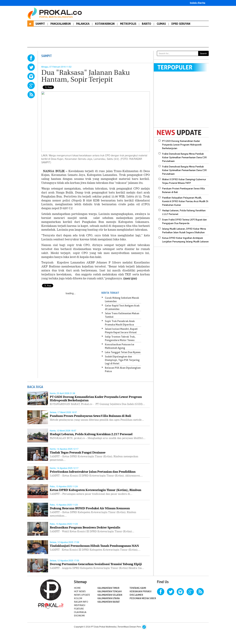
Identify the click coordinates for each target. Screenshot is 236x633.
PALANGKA (82, 23)
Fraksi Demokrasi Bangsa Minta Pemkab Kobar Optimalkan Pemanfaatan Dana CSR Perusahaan (184, 157)
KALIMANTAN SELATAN (109, 594)
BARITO (146, 23)
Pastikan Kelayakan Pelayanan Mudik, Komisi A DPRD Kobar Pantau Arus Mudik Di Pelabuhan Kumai (185, 201)
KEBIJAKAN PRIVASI (140, 591)
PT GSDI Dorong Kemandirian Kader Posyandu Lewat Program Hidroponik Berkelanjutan (182, 145)
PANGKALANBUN (60, 23)
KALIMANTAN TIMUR (108, 588)
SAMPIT (40, 23)
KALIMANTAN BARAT (108, 601)
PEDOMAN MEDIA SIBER (143, 598)
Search (203, 53)
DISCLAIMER (136, 594)
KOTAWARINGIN (105, 23)
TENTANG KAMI (138, 588)
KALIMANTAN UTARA (108, 598)
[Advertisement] (183, 101)
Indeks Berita (197, 2)
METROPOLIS (128, 23)
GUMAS (161, 23)
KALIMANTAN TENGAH (109, 591)
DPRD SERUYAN (180, 23)
